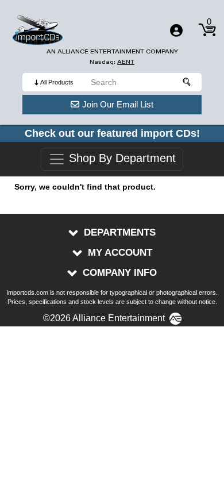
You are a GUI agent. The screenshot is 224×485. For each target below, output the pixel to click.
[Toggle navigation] (176, 30)
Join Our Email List (117, 104)
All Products (57, 82)
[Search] (187, 82)
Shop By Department (120, 158)
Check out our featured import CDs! (112, 133)
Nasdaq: (112, 62)
